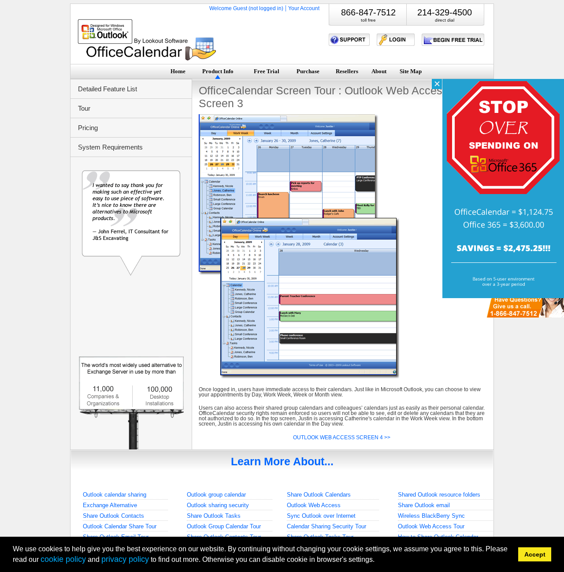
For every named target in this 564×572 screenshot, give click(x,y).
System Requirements (110, 147)
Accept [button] (534, 554)
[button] (377, 561)
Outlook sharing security (218, 505)
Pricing (88, 127)
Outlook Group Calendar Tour (224, 526)
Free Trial (266, 71)
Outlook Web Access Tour (431, 526)
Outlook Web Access (314, 505)
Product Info (218, 71)
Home (178, 71)
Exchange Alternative (110, 505)
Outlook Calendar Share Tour (119, 526)
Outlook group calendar (216, 494)
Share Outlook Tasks (214, 515)
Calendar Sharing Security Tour (326, 526)
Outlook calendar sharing (114, 494)
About (378, 71)
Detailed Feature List (107, 89)
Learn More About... (282, 461)
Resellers (347, 71)
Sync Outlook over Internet (321, 515)
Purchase (308, 71)
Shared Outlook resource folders (439, 494)
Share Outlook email (424, 505)
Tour (84, 108)
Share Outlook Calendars (319, 494)
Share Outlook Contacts (113, 515)
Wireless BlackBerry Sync (431, 515)
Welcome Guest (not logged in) (246, 8)
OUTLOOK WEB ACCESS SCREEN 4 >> (341, 437)
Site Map (411, 71)
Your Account (303, 8)
